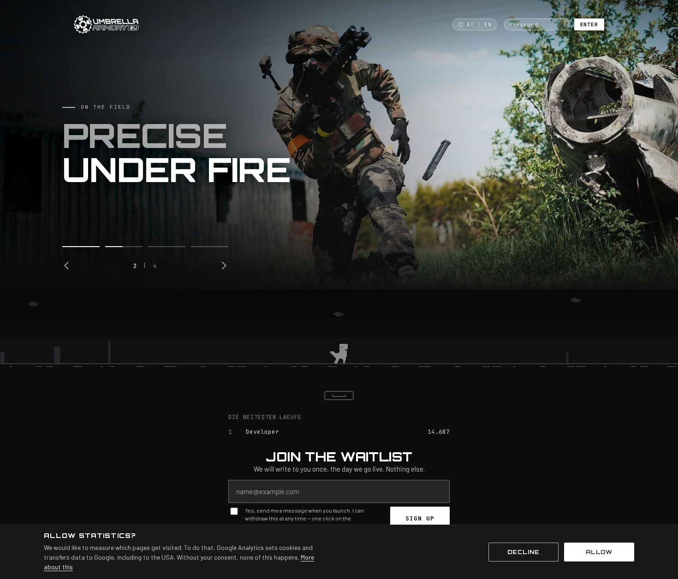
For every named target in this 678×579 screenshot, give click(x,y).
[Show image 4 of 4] (209, 247)
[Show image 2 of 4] (124, 247)
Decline (523, 552)
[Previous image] (67, 265)
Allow (599, 552)
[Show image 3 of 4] (166, 247)
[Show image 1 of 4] (81, 247)
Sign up (419, 518)
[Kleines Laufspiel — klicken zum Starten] (339, 333)
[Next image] (223, 265)
